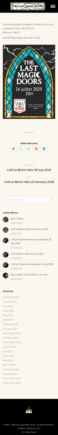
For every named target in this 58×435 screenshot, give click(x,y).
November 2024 (12, 333)
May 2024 (8, 360)
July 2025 (8, 306)
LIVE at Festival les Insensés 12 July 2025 (32, 264)
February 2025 (10, 324)
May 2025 (8, 315)
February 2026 (10, 297)
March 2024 (9, 365)
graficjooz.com (33, 428)
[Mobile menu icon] (53, 6)
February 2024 (11, 369)
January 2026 (10, 301)
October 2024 (10, 337)
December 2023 (12, 378)
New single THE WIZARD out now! (29, 274)
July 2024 (8, 351)
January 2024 (10, 374)
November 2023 (11, 383)
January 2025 (10, 328)
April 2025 (8, 319)
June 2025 (8, 310)
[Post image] (5, 219)
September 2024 (12, 342)
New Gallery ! (17, 218)
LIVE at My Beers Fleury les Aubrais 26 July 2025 (31, 241)
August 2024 (9, 346)
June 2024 (8, 355)
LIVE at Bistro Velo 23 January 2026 (29, 229)
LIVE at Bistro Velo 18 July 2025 (27, 253)
